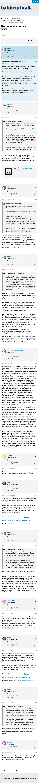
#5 (36, 363)
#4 (36, 269)
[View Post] (21, 121)
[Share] (35, 56)
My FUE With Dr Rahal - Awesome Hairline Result (16, 520)
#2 (36, 117)
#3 (36, 199)
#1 (36, 61)
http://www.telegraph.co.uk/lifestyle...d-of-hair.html (17, 72)
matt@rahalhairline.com (27, 524)
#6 (36, 468)
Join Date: (10, 55)
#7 (36, 495)
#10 (35, 650)
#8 (36, 545)
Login (34, 1)
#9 (36, 613)
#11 (36, 702)
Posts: (9, 56)
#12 (35, 752)
